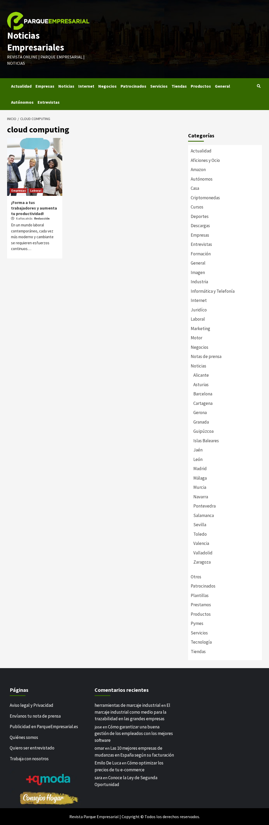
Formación (201, 254)
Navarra (200, 497)
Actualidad (21, 86)
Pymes (197, 623)
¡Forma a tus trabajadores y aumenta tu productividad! (34, 208)
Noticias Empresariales (35, 41)
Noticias (66, 86)
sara (98, 778)
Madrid (200, 468)
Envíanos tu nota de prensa (35, 716)
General (222, 86)
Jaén (198, 450)
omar (99, 748)
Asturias (201, 384)
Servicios (159, 86)
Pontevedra (204, 506)
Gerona (200, 412)
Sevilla (199, 525)
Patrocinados (133, 86)
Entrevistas (49, 102)
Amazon (198, 169)
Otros (196, 577)
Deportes (200, 216)
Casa (195, 188)
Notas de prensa (206, 356)
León (198, 459)
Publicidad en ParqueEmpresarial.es (44, 726)
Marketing (200, 328)
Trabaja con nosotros (29, 759)
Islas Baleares (206, 441)
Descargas (200, 225)
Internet (86, 86)
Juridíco (199, 310)
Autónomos (22, 102)
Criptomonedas (205, 198)
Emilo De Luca (108, 763)
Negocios (107, 86)
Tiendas (179, 86)
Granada (201, 422)
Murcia (199, 487)
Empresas (44, 86)
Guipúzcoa (203, 431)
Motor (196, 338)
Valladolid (203, 553)
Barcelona (202, 394)
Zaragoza (202, 562)
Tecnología (201, 642)
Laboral (36, 190)
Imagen (198, 272)
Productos (201, 86)
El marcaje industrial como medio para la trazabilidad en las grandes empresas (132, 712)
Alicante (201, 375)
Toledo (200, 534)
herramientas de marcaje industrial (128, 705)
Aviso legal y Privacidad (31, 705)
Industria (199, 282)
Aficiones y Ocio (205, 160)
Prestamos (201, 605)
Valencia (201, 543)
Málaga (200, 478)
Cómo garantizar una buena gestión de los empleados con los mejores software (134, 733)
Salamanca (203, 515)
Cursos (197, 207)
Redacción (42, 218)
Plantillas (200, 595)
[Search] (258, 86)
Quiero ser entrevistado (32, 748)
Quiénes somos (24, 737)
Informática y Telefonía (213, 291)
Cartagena (203, 403)
